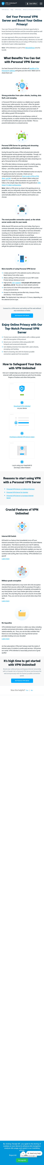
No (32, 690)
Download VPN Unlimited (22, 406)
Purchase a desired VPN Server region (22, 437)
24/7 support (16, 283)
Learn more (5, 559)
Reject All (12, 1155)
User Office (33, 3)
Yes (27, 690)
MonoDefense (30, 48)
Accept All (22, 1160)
